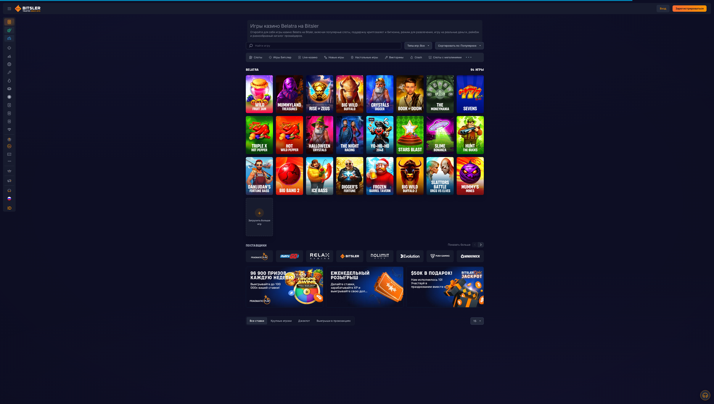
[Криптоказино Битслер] (29, 8)
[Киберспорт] (9, 38)
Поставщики (256, 245)
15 (474, 320)
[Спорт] (9, 30)
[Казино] (9, 22)
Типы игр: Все (416, 45)
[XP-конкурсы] (9, 146)
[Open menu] (9, 8)
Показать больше (459, 244)
